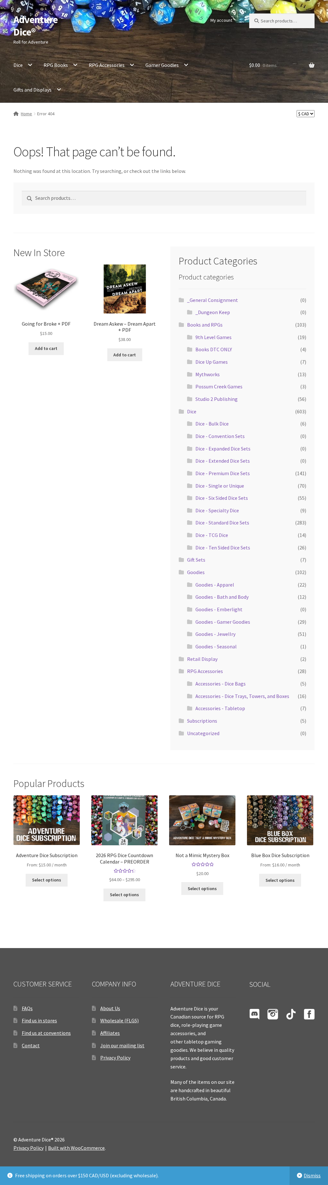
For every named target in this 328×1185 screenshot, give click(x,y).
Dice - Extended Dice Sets (222, 461)
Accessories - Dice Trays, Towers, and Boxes (242, 696)
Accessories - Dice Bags (220, 683)
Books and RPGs (205, 324)
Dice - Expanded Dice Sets (222, 448)
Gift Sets (196, 559)
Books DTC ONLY (213, 349)
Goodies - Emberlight (218, 609)
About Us (110, 1008)
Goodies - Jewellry (215, 634)
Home (26, 114)
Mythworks (207, 374)
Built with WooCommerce (76, 1148)
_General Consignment (212, 300)
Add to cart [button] (46, 348)
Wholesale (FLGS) (119, 1020)
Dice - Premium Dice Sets (222, 473)
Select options (46, 880)
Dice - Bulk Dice (212, 423)
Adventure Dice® (35, 25)
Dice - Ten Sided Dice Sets (222, 547)
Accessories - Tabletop (220, 708)
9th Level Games (213, 337)
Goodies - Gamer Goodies (222, 622)
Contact (31, 1045)
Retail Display (202, 659)
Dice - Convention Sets (220, 436)
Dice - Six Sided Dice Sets (221, 498)
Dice (18, 65)
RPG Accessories (107, 65)
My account (221, 20)
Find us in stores (39, 1020)
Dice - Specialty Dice (217, 510)
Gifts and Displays (32, 89)
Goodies (196, 572)
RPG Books (56, 65)
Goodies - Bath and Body (222, 597)
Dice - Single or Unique (219, 486)
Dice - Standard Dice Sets (222, 522)
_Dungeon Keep (212, 312)
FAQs (27, 1008)
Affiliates (110, 1033)
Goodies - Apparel (214, 584)
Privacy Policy (115, 1057)
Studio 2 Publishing (216, 399)
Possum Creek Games (218, 386)
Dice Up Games (211, 362)
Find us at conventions (46, 1033)
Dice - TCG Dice (211, 535)
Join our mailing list (122, 1045)
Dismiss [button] (312, 1175)
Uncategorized (203, 733)
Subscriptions (202, 721)
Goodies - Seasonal (216, 646)
